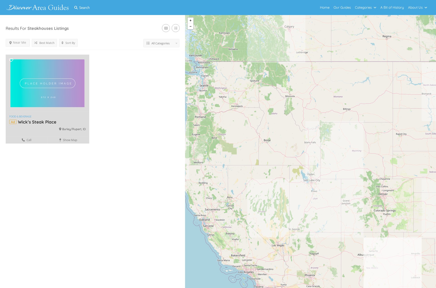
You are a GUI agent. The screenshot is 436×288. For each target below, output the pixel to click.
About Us (415, 7)
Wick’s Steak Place (37, 122)
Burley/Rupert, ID (74, 129)
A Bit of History (392, 7)
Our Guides (342, 7)
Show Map (69, 140)
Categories (363, 7)
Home (324, 7)
